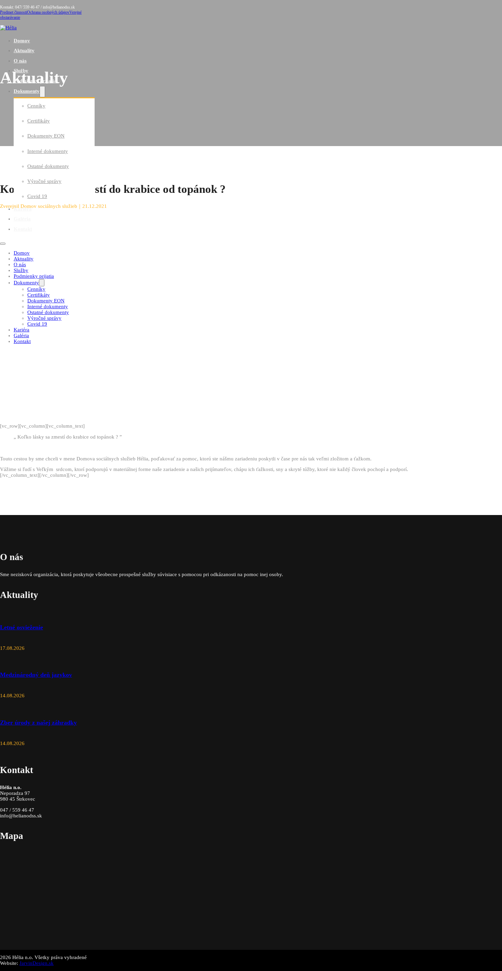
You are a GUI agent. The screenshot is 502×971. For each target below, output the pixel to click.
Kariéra (23, 209)
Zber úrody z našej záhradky (38, 722)
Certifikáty (38, 121)
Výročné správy (44, 181)
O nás (20, 60)
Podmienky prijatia (35, 81)
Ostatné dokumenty (48, 166)
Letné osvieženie (21, 627)
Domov (22, 40)
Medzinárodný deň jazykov (36, 674)
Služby (21, 70)
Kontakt (23, 229)
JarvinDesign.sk (36, 963)
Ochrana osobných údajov (48, 12)
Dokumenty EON (46, 136)
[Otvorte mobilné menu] (2, 244)
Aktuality (24, 50)
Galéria (22, 219)
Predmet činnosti (13, 12)
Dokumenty (27, 91)
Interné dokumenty (47, 151)
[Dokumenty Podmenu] (42, 91)
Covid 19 (37, 196)
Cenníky (36, 106)
